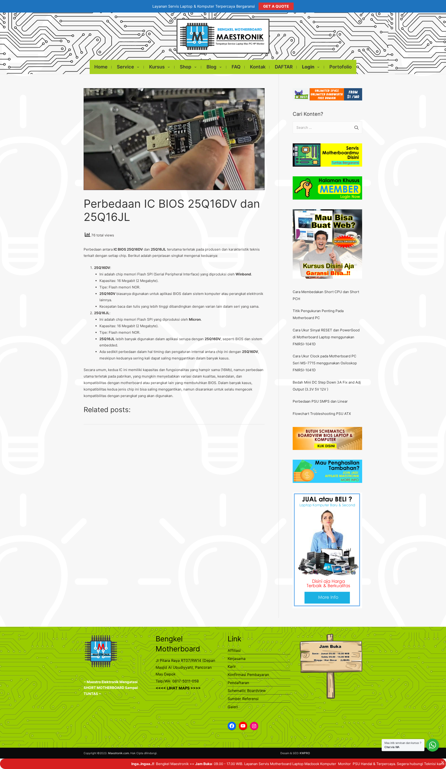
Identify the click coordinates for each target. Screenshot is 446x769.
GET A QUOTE (276, 6)
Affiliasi (234, 650)
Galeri (233, 706)
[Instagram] (254, 726)
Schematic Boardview (247, 690)
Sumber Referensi (243, 698)
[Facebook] (232, 726)
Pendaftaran (238, 682)
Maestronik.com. (119, 753)
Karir (232, 666)
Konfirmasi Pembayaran (248, 674)
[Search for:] (327, 127)
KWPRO (305, 753)
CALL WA (426, 764)
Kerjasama (237, 658)
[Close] (442, 762)
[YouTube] (243, 726)
